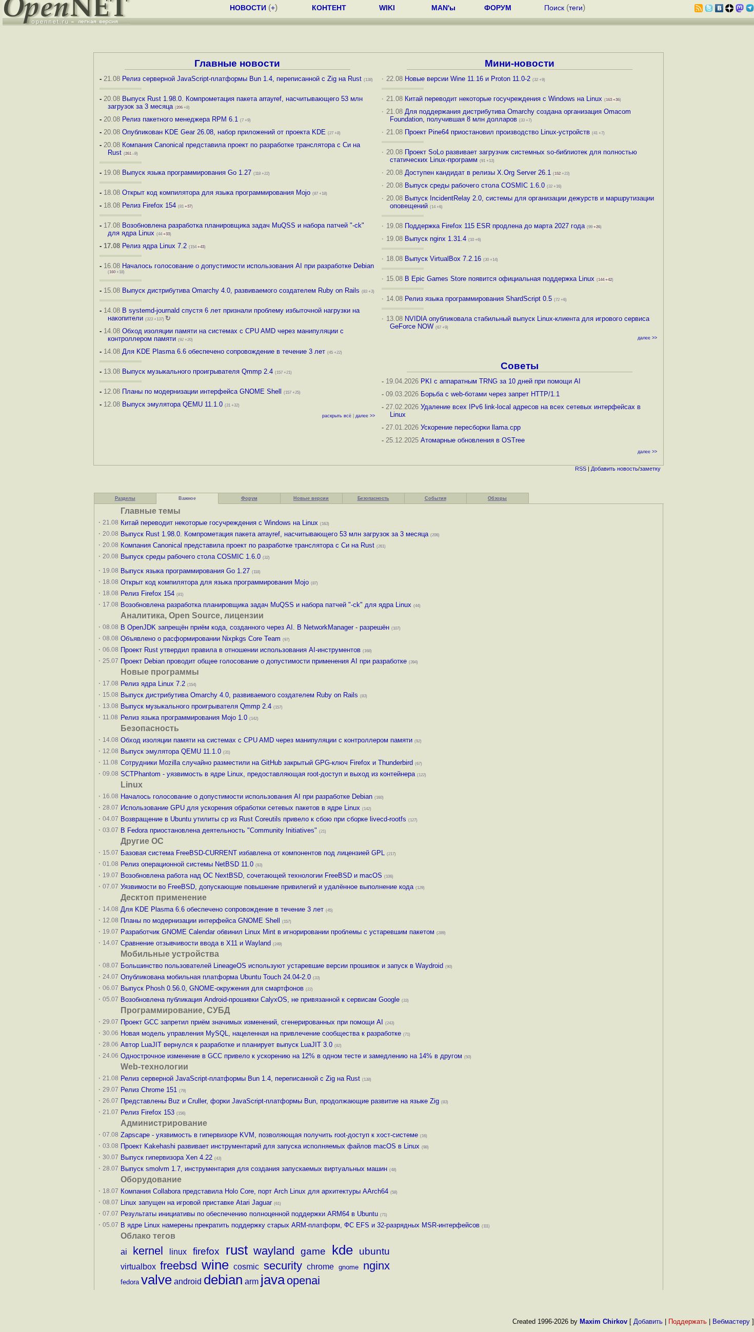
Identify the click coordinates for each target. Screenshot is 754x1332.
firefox (206, 1251)
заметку (650, 469)
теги (576, 8)
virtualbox (138, 1266)
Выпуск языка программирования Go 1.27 (186, 172)
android (188, 1281)
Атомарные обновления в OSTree (473, 440)
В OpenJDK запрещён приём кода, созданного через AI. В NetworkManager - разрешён (255, 627)
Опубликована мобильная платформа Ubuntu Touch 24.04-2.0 (216, 977)
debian (223, 1280)
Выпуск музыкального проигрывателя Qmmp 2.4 (198, 371)
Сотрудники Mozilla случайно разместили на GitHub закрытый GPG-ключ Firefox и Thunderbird (267, 762)
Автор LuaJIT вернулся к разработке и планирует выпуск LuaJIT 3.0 (226, 1044)
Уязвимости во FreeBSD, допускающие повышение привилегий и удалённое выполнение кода (267, 887)
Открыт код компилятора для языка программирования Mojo (216, 192)
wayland (273, 1250)
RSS (580, 469)
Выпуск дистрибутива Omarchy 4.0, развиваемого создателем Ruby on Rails (242, 290)
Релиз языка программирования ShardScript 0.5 (478, 298)
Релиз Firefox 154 (149, 205)
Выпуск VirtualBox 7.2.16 (443, 259)
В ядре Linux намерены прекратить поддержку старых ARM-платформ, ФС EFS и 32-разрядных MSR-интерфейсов (301, 1225)
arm (252, 1281)
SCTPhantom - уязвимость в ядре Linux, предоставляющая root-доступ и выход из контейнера (268, 774)
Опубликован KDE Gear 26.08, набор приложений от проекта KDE (225, 132)
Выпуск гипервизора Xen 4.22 (166, 1157)
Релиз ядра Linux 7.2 (154, 246)
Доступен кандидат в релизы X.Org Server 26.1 (478, 172)
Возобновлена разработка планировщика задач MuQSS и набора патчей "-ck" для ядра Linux (266, 605)
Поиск (554, 8)
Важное (187, 498)
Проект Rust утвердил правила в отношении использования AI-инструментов (241, 650)
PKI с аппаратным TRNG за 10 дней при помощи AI (501, 381)
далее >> (365, 415)
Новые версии (311, 498)
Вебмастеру (731, 1321)
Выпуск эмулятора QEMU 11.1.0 (172, 404)
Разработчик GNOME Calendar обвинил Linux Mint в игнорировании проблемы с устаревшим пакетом (277, 932)
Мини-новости (519, 63)
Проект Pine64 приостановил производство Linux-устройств (497, 132)
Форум (249, 498)
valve (156, 1280)
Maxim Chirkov (603, 1321)
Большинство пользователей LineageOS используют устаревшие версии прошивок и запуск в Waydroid (282, 966)
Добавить (603, 469)
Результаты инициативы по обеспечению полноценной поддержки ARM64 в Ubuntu (249, 1214)
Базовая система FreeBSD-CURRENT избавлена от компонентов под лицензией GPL (253, 853)
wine (215, 1265)
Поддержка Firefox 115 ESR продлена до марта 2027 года (496, 226)
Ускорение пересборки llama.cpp (471, 427)
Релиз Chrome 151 (149, 1090)
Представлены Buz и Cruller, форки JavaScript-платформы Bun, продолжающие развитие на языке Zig (280, 1101)
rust (237, 1250)
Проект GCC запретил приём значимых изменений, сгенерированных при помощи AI (252, 1022)
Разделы (125, 498)
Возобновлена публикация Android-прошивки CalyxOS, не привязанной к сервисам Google (260, 999)
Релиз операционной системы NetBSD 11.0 (187, 864)
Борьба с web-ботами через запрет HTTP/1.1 (490, 394)
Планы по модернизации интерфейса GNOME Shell (202, 391)
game (313, 1251)
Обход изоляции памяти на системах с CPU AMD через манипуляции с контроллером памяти (266, 740)
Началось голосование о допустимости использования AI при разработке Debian (248, 266)
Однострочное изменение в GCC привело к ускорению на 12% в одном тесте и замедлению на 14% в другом (291, 1056)
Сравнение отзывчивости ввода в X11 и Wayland (196, 943)
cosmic (246, 1266)
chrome (320, 1266)
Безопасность (373, 498)
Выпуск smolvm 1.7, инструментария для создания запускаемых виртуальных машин (254, 1169)
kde (342, 1250)
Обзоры (497, 498)
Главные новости (237, 63)
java (273, 1280)
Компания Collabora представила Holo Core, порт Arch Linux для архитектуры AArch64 (254, 1191)
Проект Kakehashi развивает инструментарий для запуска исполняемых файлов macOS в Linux (270, 1146)
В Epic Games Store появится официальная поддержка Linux (499, 278)
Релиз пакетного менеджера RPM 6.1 (180, 119)
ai (124, 1251)
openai (303, 1280)
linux (178, 1251)
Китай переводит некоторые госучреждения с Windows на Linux (503, 99)
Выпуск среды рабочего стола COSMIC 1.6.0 (476, 185)
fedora (130, 1282)
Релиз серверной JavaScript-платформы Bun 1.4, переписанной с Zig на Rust (242, 79)
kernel (148, 1250)
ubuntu (374, 1251)
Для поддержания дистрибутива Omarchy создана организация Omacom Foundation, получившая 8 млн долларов (510, 115)
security (283, 1265)
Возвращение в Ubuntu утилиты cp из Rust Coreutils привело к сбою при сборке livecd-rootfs (263, 819)
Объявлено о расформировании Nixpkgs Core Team (201, 638)
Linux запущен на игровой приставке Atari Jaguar (196, 1202)
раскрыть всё (336, 415)
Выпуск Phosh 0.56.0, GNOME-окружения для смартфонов (213, 988)
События (435, 498)
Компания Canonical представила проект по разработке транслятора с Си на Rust (247, 545)
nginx (376, 1265)
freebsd (178, 1265)
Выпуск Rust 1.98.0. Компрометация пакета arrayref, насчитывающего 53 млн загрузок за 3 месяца (274, 534)
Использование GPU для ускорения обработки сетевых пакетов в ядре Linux (240, 808)
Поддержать (687, 1321)
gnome (349, 1267)
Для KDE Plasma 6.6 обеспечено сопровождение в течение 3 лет (223, 351)
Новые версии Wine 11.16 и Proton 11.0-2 (467, 79)
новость (627, 469)
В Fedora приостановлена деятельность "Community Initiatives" (219, 830)
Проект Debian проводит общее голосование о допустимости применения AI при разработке (264, 661)
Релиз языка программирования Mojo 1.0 (184, 717)
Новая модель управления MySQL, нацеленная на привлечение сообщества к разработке (261, 1033)
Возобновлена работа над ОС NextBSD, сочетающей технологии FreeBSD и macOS (251, 875)
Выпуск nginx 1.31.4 (435, 239)
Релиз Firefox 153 (147, 1112)
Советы (520, 365)
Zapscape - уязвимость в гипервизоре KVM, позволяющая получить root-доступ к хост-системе (269, 1135)
